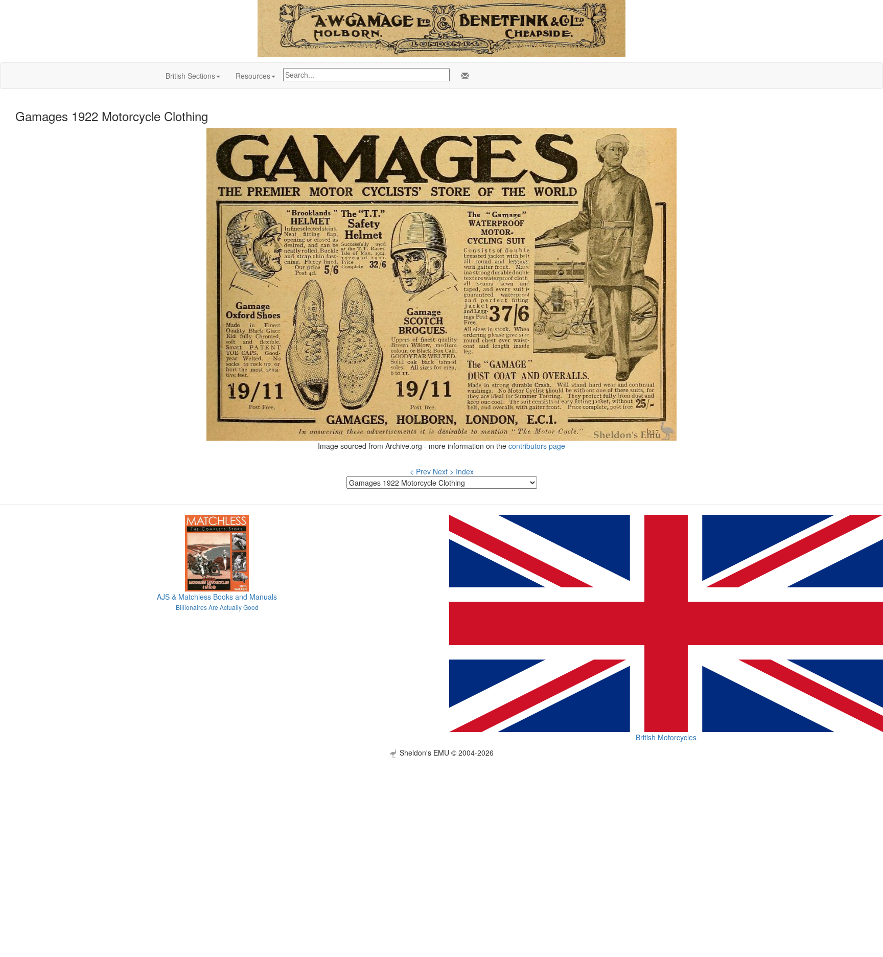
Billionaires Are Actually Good (217, 607)
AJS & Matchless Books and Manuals (217, 596)
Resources (253, 76)
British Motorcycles (666, 737)
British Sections (190, 76)
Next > (443, 471)
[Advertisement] (441, 829)
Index (465, 471)
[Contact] (463, 75)
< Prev (420, 471)
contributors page (536, 446)
